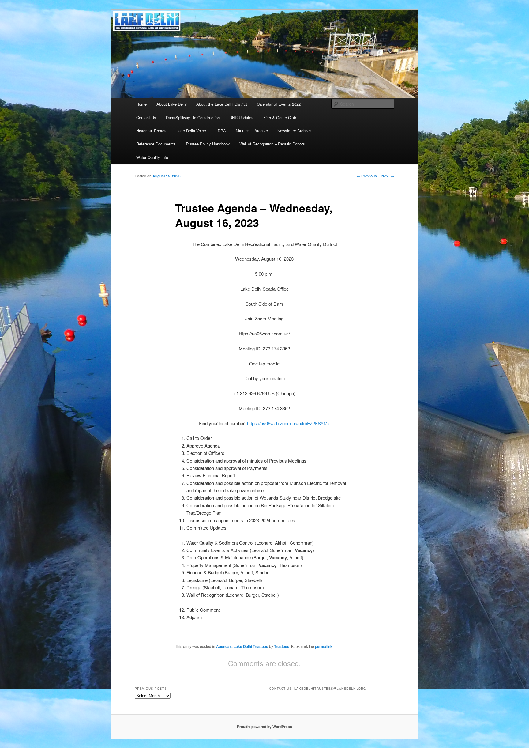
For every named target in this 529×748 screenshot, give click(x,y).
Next (387, 176)
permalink (323, 646)
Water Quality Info (152, 157)
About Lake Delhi (171, 104)
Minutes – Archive (252, 131)
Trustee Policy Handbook (208, 144)
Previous (367, 176)
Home (141, 104)
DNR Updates (241, 117)
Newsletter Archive (294, 131)
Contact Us (146, 117)
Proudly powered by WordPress (264, 726)
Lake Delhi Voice (191, 131)
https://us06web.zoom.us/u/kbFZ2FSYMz (288, 423)
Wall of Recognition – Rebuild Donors (272, 144)
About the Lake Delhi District (221, 104)
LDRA (221, 131)
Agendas (224, 646)
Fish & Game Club (279, 117)
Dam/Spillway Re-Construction (193, 117)
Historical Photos (151, 131)
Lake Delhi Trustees (251, 646)
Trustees (281, 646)
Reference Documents (156, 144)
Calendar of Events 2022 (279, 104)
